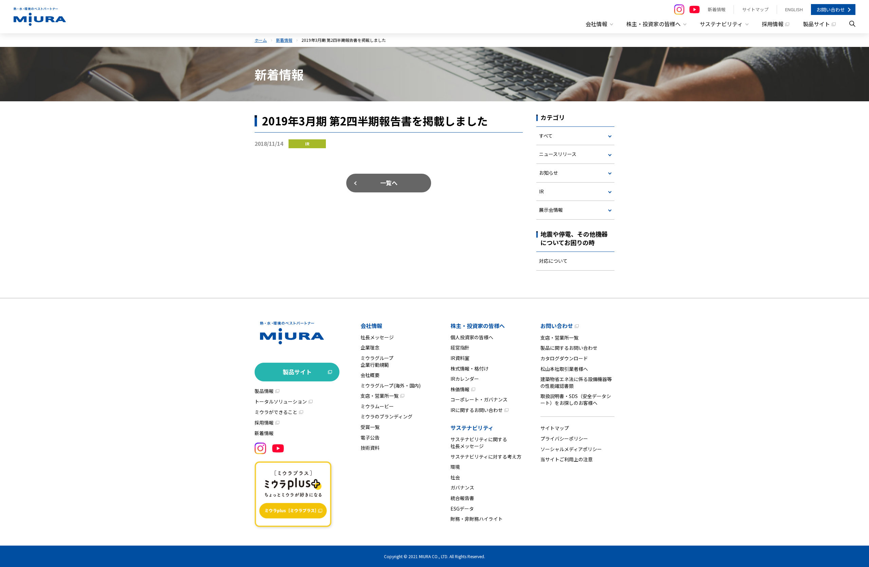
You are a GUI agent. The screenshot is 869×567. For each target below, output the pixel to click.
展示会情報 (551, 209)
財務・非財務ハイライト (476, 518)
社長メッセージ (377, 337)
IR (541, 191)
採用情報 (772, 24)
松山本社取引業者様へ (564, 368)
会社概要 (370, 375)
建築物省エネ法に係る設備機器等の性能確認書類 (576, 382)
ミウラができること (276, 412)
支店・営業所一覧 (379, 395)
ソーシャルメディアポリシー (571, 449)
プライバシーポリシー (564, 438)
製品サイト (816, 24)
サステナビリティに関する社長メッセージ (478, 442)
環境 (455, 466)
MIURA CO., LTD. (433, 556)
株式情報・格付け (469, 368)
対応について (553, 260)
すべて (546, 135)
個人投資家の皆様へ (471, 337)
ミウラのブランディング (386, 416)
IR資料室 (459, 358)
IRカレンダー (464, 378)
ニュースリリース (557, 154)
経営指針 (459, 347)
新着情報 (716, 9)
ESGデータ (462, 508)
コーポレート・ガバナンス (478, 399)
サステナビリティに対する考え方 (485, 456)
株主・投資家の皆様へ (477, 326)
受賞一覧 (370, 427)
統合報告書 (462, 498)
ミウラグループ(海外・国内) (390, 385)
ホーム (261, 40)
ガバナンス (462, 487)
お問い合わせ (830, 9)
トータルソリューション (281, 401)
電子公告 (370, 437)
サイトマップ (755, 9)
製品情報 (264, 391)
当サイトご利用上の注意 (566, 459)
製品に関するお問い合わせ (568, 347)
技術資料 (370, 447)
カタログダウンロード (564, 358)
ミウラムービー (377, 406)
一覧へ (388, 182)
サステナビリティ (472, 428)
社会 (455, 477)
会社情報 (371, 326)
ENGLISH (794, 9)
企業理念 (370, 347)
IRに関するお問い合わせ (476, 410)
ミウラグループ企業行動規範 (376, 361)
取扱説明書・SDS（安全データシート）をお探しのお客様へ (575, 399)
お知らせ (548, 172)
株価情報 (459, 389)
